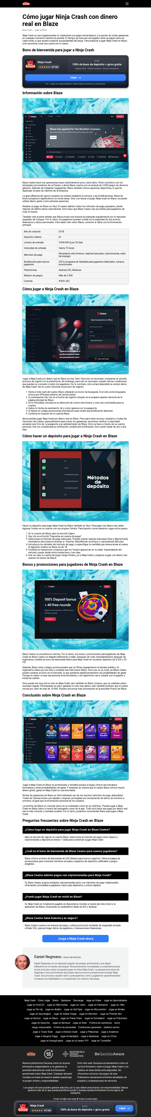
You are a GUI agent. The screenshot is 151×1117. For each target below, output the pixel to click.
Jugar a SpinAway (90, 1036)
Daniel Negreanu (47, 957)
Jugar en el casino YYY (77, 1040)
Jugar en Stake (93, 1000)
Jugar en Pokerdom (117, 1018)
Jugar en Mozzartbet (95, 1009)
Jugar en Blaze (50, 1018)
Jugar (73, 77)
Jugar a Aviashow (110, 1031)
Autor (117, 1022)
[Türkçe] (110, 52)
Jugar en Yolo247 (35, 1004)
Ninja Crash (27, 30)
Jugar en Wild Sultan (57, 1004)
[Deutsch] (117, 52)
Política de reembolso (100, 1022)
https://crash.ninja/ (88, 1099)
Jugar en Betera (32, 1018)
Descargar (78, 1000)
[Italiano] (125, 46)
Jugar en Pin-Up (34, 1009)
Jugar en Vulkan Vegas (65, 1013)
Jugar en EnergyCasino (51, 1040)
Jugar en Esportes (40, 1022)
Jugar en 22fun (108, 1036)
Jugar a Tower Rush (42, 1031)
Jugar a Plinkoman (89, 1031)
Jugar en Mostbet (88, 1013)
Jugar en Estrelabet (94, 1018)
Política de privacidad (65, 1027)
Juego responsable (41, 1027)
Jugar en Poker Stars (71, 1018)
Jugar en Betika (117, 1009)
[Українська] (133, 52)
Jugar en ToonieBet (101, 1040)
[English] (110, 46)
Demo (55, 1000)
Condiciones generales (89, 1027)
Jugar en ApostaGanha (115, 1000)
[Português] (125, 52)
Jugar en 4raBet (53, 1009)
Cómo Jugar (44, 1000)
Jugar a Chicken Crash (66, 1031)
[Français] (140, 46)
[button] (127, 4)
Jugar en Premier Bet (111, 1013)
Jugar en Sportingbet (40, 1013)
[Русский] (133, 46)
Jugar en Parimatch (98, 1004)
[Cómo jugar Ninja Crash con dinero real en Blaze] (26, 3)
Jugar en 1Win (117, 1004)
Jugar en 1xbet (78, 1004)
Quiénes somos (111, 1027)
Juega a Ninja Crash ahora (75, 938)
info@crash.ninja (68, 1099)
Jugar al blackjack (69, 1036)
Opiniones (66, 1000)
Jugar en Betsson (61, 1022)
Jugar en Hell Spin (73, 1009)
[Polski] (117, 46)
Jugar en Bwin (80, 1022)
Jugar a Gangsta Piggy (46, 1036)
